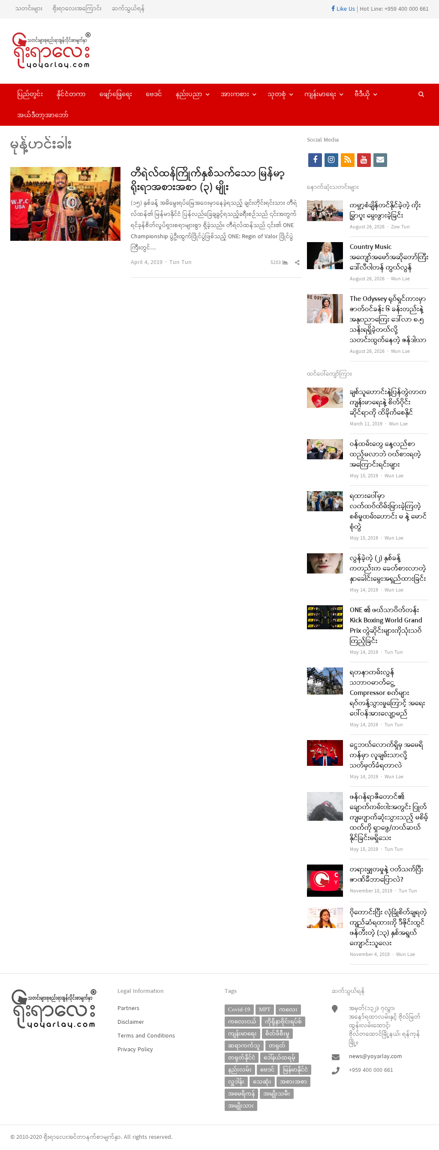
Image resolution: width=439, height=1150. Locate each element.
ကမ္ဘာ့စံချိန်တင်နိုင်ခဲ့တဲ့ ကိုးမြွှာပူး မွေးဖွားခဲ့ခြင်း (385, 211)
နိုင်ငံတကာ (71, 94)
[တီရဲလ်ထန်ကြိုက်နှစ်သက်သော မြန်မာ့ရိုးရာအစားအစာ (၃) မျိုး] (65, 172)
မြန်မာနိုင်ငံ (295, 1069)
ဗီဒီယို (362, 94)
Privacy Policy (135, 1050)
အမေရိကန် (241, 1093)
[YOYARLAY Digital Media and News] (59, 51)
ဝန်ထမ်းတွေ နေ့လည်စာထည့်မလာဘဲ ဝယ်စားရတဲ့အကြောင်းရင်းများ (385, 454)
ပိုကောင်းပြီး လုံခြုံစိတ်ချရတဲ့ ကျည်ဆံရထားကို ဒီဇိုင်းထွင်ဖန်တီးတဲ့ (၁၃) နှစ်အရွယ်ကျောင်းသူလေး (388, 928)
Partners (128, 1008)
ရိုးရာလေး (56, 1137)
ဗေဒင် (154, 94)
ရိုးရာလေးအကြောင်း (77, 9)
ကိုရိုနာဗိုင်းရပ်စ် (283, 1021)
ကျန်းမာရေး (320, 94)
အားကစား (235, 94)
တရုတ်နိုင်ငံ (241, 1057)
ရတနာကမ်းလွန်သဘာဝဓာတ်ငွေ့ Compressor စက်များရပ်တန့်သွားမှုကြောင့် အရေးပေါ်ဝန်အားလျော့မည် (387, 693)
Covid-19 (239, 1009)
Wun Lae (400, 279)
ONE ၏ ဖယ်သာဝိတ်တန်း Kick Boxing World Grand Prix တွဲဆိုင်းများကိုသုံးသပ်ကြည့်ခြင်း (386, 626)
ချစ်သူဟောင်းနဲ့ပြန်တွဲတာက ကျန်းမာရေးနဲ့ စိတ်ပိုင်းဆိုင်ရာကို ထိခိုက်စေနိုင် (388, 403)
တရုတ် (277, 1045)
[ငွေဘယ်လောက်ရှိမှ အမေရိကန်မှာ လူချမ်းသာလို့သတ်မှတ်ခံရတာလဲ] (325, 745)
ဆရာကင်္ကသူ (244, 1045)
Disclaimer (130, 1022)
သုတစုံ (277, 94)
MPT (265, 1009)
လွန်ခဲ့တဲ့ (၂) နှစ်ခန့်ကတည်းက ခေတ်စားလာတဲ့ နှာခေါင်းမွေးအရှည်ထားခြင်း (388, 569)
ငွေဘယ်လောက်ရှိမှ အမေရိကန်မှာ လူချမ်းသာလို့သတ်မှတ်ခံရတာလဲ (386, 755)
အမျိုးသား (241, 1105)
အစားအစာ (293, 1081)
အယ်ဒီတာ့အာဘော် (43, 115)
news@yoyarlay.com (375, 1057)
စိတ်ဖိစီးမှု (277, 1033)
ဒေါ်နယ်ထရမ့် (279, 1057)
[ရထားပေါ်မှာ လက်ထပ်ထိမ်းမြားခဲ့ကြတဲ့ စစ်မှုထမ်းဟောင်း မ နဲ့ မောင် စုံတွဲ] (325, 496)
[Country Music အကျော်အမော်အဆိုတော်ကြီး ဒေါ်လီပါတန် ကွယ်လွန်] (325, 247)
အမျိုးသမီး (276, 1093)
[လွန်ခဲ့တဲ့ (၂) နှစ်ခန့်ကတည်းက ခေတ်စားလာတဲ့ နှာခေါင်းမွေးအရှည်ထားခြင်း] (325, 559)
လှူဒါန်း (236, 1081)
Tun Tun (180, 262)
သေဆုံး (262, 1081)
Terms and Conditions (146, 1036)
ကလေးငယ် (242, 1021)
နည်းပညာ (189, 94)
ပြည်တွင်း (30, 94)
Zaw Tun (400, 227)
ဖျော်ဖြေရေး (115, 94)
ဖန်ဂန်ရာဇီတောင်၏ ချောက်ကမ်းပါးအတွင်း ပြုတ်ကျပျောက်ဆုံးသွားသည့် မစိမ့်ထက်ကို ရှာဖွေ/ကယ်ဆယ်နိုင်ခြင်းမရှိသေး (389, 818)
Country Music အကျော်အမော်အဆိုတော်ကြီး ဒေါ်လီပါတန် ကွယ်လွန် (389, 257)
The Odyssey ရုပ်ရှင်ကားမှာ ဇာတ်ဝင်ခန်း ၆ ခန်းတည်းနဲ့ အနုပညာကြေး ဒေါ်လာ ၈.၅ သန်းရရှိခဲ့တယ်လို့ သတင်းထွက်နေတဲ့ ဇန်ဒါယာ (388, 320)
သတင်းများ (28, 9)
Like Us (345, 9)
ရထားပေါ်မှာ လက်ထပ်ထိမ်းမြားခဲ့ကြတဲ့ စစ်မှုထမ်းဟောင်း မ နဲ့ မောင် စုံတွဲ (388, 512)
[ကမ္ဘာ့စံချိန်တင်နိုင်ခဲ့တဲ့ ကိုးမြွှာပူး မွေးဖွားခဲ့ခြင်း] (325, 206)
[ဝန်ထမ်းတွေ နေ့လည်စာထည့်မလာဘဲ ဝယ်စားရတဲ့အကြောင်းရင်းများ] (325, 444)
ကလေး (288, 1009)
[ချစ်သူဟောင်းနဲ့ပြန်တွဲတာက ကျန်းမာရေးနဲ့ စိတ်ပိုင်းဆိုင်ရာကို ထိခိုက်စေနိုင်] (325, 392)
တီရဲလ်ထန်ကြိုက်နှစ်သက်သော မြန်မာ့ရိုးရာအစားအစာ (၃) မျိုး (208, 180)
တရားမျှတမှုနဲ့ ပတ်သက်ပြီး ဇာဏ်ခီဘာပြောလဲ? (387, 875)
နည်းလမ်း (240, 1069)
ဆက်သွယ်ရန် (128, 9)
